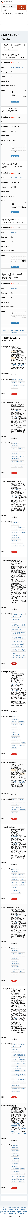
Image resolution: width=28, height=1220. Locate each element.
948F (21, 461)
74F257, (14, 364)
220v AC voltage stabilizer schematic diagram (18, 1056)
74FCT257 (15, 387)
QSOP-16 (14, 961)
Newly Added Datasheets (11, 1208)
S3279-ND (22, 1134)
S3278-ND (22, 1128)
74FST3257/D (15, 458)
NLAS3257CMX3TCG (17, 178)
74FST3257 (15, 411)
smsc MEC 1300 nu (17, 646)
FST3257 (22, 464)
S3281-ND (15, 1166)
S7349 (22, 1176)
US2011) (14, 622)
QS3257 (14, 380)
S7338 (14, 1179)
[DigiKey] (13, 63)
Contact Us (12, 1214)
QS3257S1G (14, 232)
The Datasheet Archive (6, 2)
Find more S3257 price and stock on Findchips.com (14, 331)
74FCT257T (18, 366)
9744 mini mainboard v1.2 (19, 1082)
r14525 (14, 727)
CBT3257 (14, 451)
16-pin (22, 385)
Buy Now (15, 101)
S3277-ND (15, 1123)
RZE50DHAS (15, 1168)
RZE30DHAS (15, 1126)
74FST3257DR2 (16, 540)
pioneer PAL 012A (17, 629)
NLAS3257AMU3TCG (17, 122)
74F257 (14, 809)
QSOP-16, (14, 456)
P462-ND (14, 614)
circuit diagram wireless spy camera (18, 1078)
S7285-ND (21, 1179)
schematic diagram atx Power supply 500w (18, 626)
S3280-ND (15, 1161)
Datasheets (7, 13)
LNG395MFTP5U (16, 619)
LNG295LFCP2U (16, 616)
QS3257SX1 (14, 288)
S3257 (20, 380)
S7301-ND (15, 1176)
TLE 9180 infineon (17, 644)
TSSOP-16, (15, 453)
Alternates (20, 13)
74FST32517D (15, 537)
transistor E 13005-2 (18, 1088)
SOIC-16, (22, 451)
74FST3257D (15, 737)
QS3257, (14, 448)
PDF (14, 394)
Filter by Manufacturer (10, 48)
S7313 (23, 1168)
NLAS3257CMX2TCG (17, 67)
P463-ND (22, 614)
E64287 (14, 1181)
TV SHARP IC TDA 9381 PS (19, 1074)
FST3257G (15, 461)
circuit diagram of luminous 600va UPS (19, 656)
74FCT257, (21, 364)
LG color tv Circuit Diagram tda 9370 (19, 1060)
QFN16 (22, 456)
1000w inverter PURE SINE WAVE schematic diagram (19, 634)
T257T (20, 783)
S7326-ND (21, 1181)
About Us (21, 1214)
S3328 (14, 1174)
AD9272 (16, 1018)
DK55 (13, 653)
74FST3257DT (16, 742)
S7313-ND (21, 1174)
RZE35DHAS (15, 1131)
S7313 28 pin (15, 1171)
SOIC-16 (23, 532)
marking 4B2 (16, 734)
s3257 (20, 466)
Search (21, 8)
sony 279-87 (15, 1085)
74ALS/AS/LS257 (16, 807)
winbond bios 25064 (18, 641)
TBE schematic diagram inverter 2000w (18, 650)
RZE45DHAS (15, 1163)
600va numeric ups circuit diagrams (18, 638)
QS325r (21, 799)
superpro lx (16, 1091)
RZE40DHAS (15, 1158)
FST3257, (21, 448)
